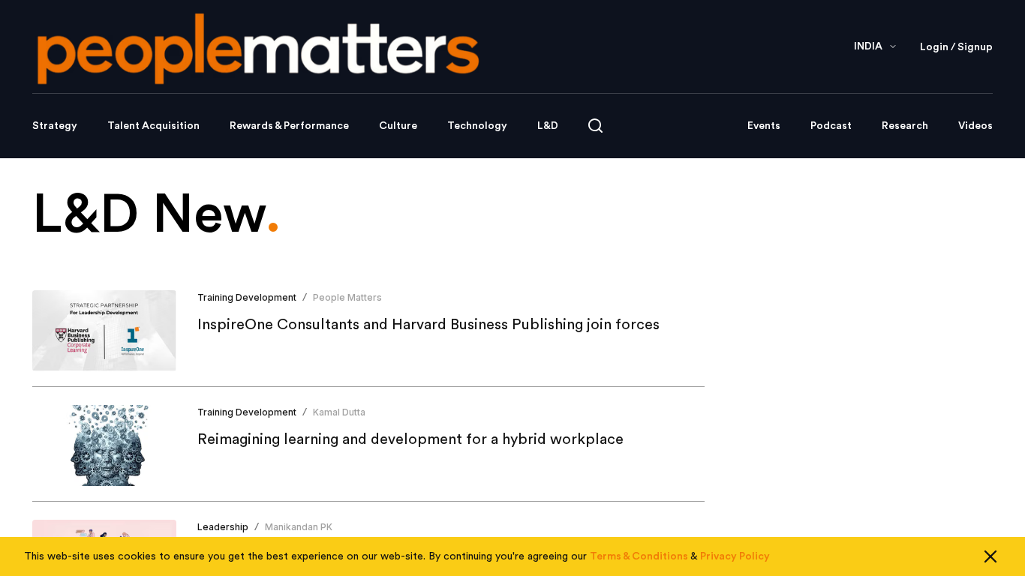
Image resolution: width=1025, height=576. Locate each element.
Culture (398, 126)
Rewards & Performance (289, 126)
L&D (547, 126)
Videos (975, 126)
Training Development (246, 297)
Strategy (54, 126)
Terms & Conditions (639, 556)
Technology (477, 126)
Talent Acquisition (153, 126)
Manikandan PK (298, 526)
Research (905, 126)
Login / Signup (956, 47)
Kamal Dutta (339, 412)
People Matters (347, 297)
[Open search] (595, 125)
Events (763, 126)
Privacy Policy (735, 556)
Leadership (222, 526)
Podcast (831, 126)
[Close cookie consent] (990, 556)
